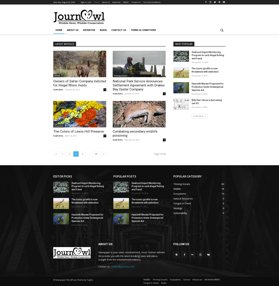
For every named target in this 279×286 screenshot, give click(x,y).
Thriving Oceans (120, 76)
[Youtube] (224, 2)
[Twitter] (215, 2)
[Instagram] (210, 2)
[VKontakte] (208, 254)
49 (96, 154)
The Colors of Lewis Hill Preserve (78, 131)
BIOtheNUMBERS (212, 279)
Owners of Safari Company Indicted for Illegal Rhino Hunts (79, 83)
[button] (222, 30)
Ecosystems (59, 126)
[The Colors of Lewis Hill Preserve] (79, 114)
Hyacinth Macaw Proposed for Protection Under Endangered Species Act (208, 86)
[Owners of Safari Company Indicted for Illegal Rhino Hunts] (79, 64)
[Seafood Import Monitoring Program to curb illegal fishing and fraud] (181, 56)
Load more (198, 116)
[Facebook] (206, 2)
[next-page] (103, 154)
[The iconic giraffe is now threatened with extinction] (181, 72)
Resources (197, 279)
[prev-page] (56, 154)
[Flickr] (192, 254)
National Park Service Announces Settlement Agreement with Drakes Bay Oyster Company (139, 85)
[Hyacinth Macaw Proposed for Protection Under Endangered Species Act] (181, 87)
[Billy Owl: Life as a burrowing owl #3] (181, 104)
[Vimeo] (219, 2)
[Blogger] (176, 254)
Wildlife (57, 76)
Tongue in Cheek (151, 283)
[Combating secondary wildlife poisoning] (139, 114)
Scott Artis (58, 89)
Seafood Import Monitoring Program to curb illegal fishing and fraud (208, 55)
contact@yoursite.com (122, 266)
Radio (163, 283)
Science (186, 279)
